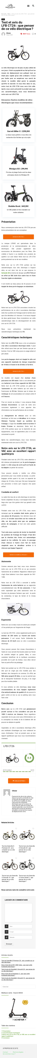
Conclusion (5, 1038)
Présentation (6, 1031)
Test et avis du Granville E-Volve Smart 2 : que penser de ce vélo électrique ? (27, 878)
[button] (28, 6)
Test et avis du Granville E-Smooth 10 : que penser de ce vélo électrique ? (10, 878)
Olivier (8, 33)
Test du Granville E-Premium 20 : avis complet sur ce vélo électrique (8, 849)
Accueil (3, 14)
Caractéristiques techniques (10, 1033)
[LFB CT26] (12, 758)
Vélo (8, 14)
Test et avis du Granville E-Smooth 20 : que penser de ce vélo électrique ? (27, 849)
